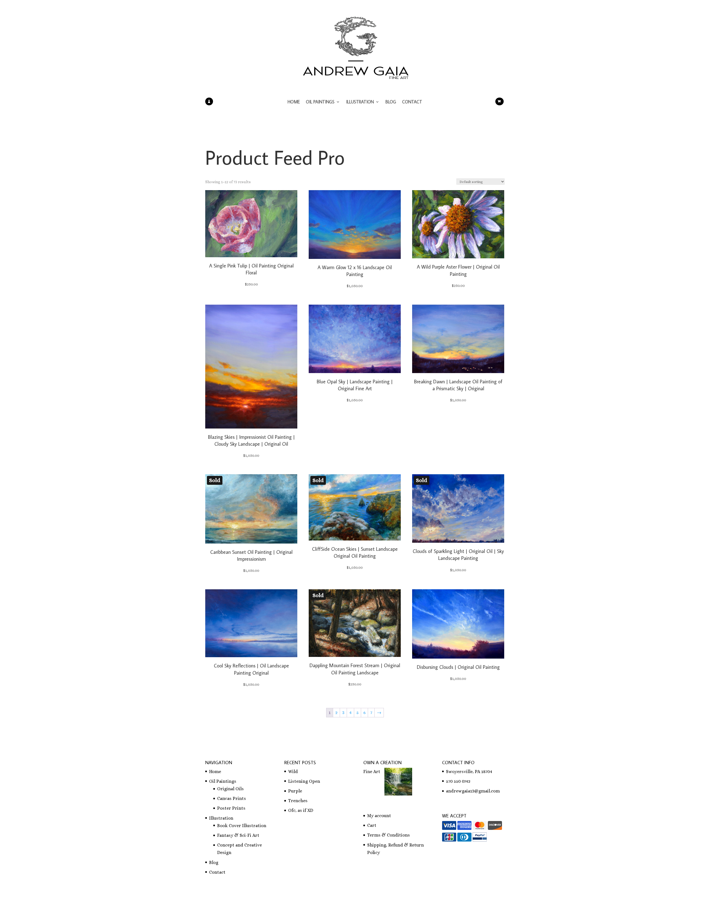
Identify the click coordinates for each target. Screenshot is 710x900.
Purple (295, 791)
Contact (412, 102)
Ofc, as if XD (300, 810)
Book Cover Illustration (241, 825)
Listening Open (304, 781)
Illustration (360, 102)
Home (294, 102)
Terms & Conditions (388, 835)
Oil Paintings (320, 102)
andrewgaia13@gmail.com (473, 791)
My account (379, 815)
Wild (293, 771)
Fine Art (371, 771)
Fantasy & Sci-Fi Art (238, 835)
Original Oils (230, 788)
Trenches (298, 800)
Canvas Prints (231, 798)
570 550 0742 (458, 781)
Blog (391, 102)
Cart (371, 825)
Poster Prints (231, 808)
